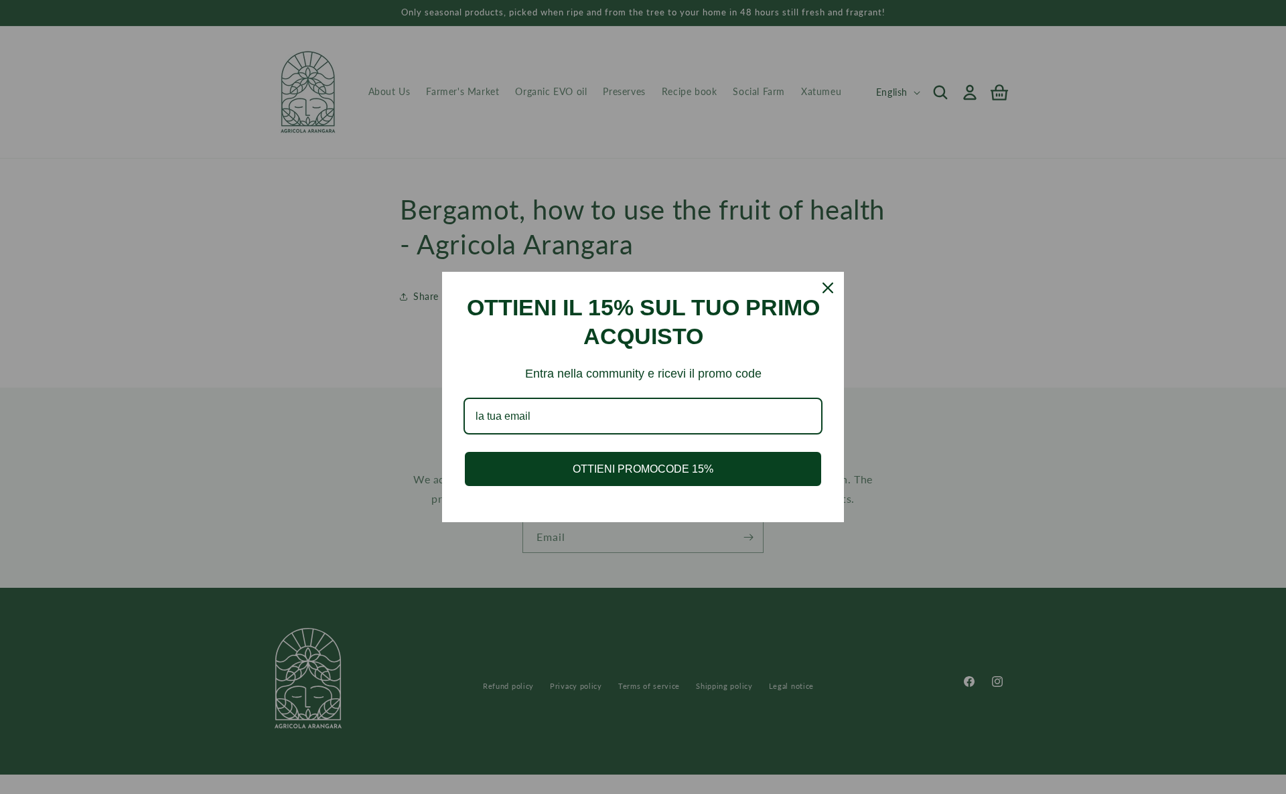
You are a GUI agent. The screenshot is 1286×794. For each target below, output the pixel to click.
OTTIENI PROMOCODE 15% (643, 469)
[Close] (828, 288)
